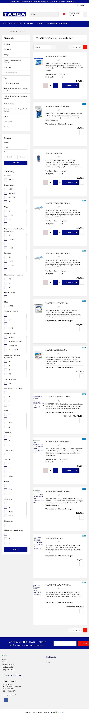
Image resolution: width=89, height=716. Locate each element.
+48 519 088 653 (3, 5)
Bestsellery (51, 24)
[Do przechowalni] (81, 85)
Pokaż (16, 549)
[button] (51, 657)
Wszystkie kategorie (12, 24)
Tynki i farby (8, 121)
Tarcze (6, 116)
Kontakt (63, 24)
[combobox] (44, 47)
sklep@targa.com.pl (9, 695)
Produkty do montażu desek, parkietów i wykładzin (16, 90)
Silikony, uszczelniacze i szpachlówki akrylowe (15, 110)
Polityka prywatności (8, 664)
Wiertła (6, 127)
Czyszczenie (8, 44)
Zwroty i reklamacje (8, 670)
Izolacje (6, 55)
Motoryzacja (7, 67)
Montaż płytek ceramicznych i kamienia (13, 61)
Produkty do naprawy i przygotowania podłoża (15, 97)
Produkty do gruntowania (11, 83)
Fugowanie (7, 49)
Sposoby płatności (7, 667)
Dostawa (4, 659)
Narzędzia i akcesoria (10, 73)
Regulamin (5, 662)
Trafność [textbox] (37, 47)
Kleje (5, 78)
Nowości (40, 24)
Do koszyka (71, 85)
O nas (48, 662)
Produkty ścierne (9, 103)
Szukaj (16, 163)
